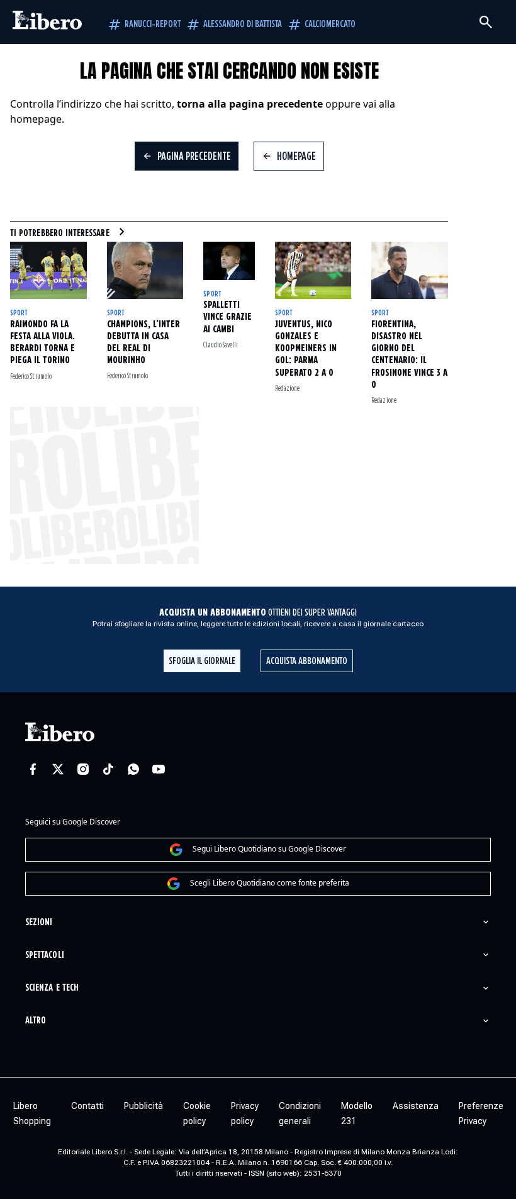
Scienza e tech (52, 988)
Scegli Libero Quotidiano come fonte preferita (269, 882)
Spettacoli (44, 955)
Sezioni (38, 922)
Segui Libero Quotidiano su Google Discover (269, 848)
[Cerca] (485, 22)
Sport (18, 313)
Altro (35, 1020)
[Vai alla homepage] (47, 22)
